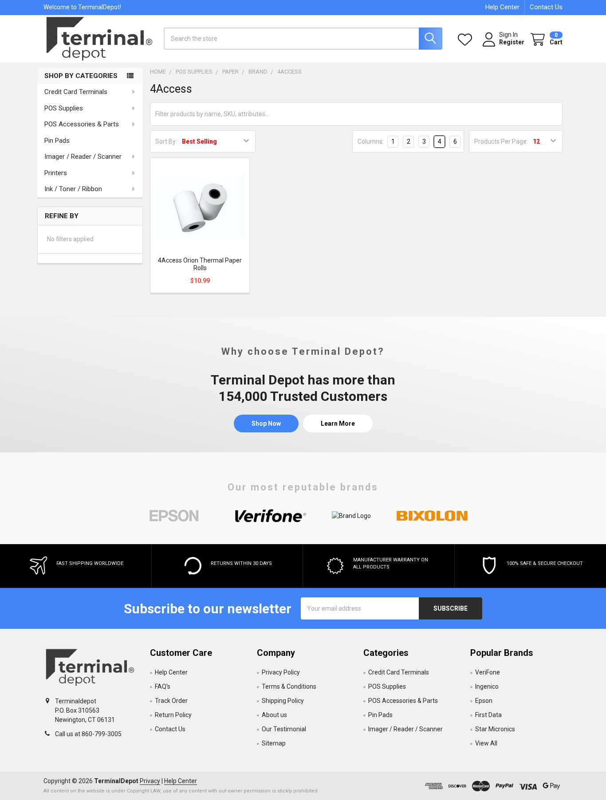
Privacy (150, 780)
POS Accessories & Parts (81, 124)
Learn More (338, 423)
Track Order (171, 700)
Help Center (502, 7)
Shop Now (266, 423)
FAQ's (162, 686)
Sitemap (274, 743)
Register (511, 42)
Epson (483, 700)
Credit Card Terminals (75, 92)
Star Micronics (495, 729)
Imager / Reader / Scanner (83, 157)
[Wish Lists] (466, 40)
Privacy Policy (281, 672)
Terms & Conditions (289, 686)
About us (274, 714)
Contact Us (546, 7)
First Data (488, 714)
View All (486, 743)
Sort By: (166, 141)
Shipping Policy (283, 700)
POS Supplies (63, 108)
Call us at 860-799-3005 (88, 733)
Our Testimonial (284, 729)
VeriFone (487, 672)
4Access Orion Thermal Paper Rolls (200, 264)
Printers (55, 173)
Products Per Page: (501, 141)
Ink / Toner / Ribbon (73, 189)
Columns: (371, 141)
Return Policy (173, 714)
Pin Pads (57, 141)
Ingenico (487, 686)
